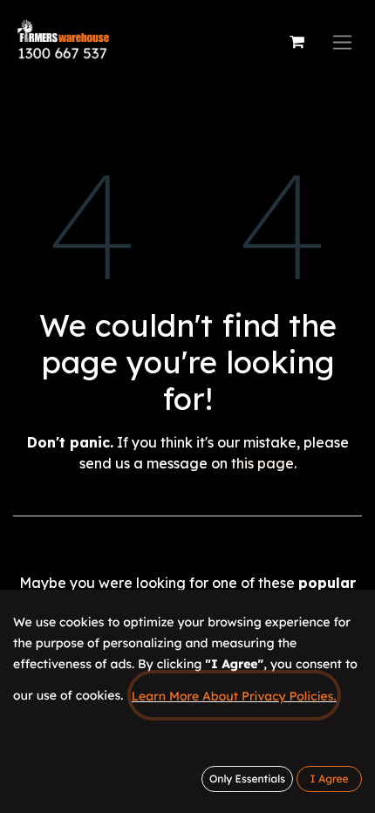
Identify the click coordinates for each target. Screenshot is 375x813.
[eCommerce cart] (296, 42)
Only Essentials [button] (247, 778)
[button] (329, 779)
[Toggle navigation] (342, 42)
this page (262, 463)
